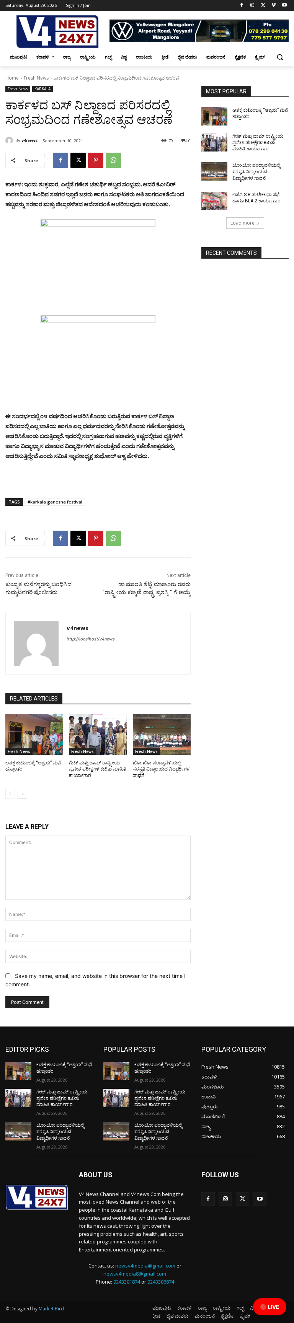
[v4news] (10, 140)
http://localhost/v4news (91, 639)
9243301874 (126, 1281)
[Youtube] (284, 5)
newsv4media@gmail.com (145, 1265)
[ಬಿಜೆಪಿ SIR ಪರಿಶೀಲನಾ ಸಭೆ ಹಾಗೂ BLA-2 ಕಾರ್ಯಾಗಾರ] (214, 201)
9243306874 (160, 1281)
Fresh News (36, 78)
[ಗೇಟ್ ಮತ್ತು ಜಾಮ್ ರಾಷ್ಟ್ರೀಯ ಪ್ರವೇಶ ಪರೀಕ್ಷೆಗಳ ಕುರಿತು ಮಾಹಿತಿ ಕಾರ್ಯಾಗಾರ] (98, 734)
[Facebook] (241, 5)
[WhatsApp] (113, 160)
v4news (29, 140)
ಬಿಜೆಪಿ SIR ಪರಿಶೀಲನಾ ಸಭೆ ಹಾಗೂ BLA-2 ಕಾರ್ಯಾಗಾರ (256, 198)
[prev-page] (10, 794)
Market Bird (51, 1308)
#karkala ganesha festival (55, 502)
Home (12, 78)
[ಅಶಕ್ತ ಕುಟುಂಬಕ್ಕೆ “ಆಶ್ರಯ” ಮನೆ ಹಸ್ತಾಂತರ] (34, 734)
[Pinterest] (95, 160)
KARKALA (42, 88)
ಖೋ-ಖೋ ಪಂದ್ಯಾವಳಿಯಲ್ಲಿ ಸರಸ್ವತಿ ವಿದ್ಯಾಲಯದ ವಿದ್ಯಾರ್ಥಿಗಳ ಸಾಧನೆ (161, 769)
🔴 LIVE (269, 1306)
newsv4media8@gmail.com (134, 1273)
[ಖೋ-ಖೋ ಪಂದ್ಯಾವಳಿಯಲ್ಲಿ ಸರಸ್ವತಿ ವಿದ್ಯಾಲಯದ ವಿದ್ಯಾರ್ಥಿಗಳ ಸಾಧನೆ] (162, 734)
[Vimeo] (273, 5)
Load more (242, 223)
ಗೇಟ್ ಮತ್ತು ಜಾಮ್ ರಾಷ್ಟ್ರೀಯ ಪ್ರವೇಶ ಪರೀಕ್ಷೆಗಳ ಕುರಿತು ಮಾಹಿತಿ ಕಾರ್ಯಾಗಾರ (97, 769)
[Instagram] (252, 5)
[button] (280, 57)
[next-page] (22, 794)
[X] (263, 5)
